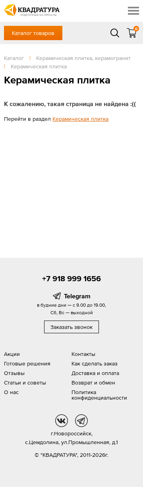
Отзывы (14, 373)
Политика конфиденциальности (99, 395)
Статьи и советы (25, 382)
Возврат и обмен (93, 382)
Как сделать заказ (95, 363)
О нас (11, 392)
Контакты (83, 354)
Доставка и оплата (95, 373)
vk (61, 420)
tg (81, 420)
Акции (12, 354)
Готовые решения (27, 363)
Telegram (77, 296)
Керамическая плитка (80, 119)
